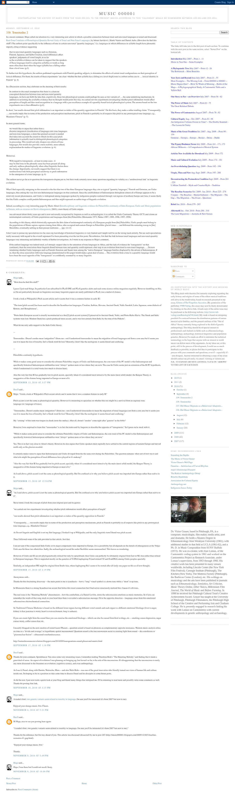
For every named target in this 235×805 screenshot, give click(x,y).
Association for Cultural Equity (184, 480)
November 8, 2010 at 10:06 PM (31, 771)
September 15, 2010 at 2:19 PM (32, 569)
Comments (179, 276)
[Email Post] (37, 261)
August (180, 415)
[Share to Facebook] (50, 261)
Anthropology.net (178, 484)
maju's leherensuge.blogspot (183, 469)
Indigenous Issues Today (181, 487)
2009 (176, 432)
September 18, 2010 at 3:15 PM (32, 687)
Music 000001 (117, 13)
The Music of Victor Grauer (183, 458)
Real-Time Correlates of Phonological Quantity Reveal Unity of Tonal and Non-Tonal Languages (48, 40)
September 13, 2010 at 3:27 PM (32, 382)
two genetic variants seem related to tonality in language (51, 699)
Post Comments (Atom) (28, 789)
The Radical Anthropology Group (185, 473)
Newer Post (11, 783)
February (181, 423)
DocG (15, 389)
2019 (176, 377)
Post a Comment (13, 778)
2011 (176, 382)
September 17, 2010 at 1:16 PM (32, 645)
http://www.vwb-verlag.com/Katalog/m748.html (195, 314)
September (181, 393)
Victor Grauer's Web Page (182, 462)
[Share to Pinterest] (53, 261)
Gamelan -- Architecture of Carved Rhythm (189, 465)
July (179, 419)
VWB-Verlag (185, 305)
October (180, 389)
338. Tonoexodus (183, 401)
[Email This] (41, 261)
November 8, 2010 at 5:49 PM (30, 755)
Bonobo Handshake (179, 476)
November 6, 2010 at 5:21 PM (30, 710)
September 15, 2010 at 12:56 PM (32, 481)
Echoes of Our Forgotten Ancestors (191, 302)
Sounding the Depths (180, 455)
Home (84, 783)
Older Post (157, 783)
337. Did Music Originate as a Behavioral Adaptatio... (199, 405)
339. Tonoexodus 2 (184, 397)
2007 (176, 441)
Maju (15, 277)
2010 (176, 386)
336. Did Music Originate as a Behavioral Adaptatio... (199, 409)
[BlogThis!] (44, 261)
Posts (177, 271)
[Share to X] (47, 261)
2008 (176, 436)
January (180, 427)
